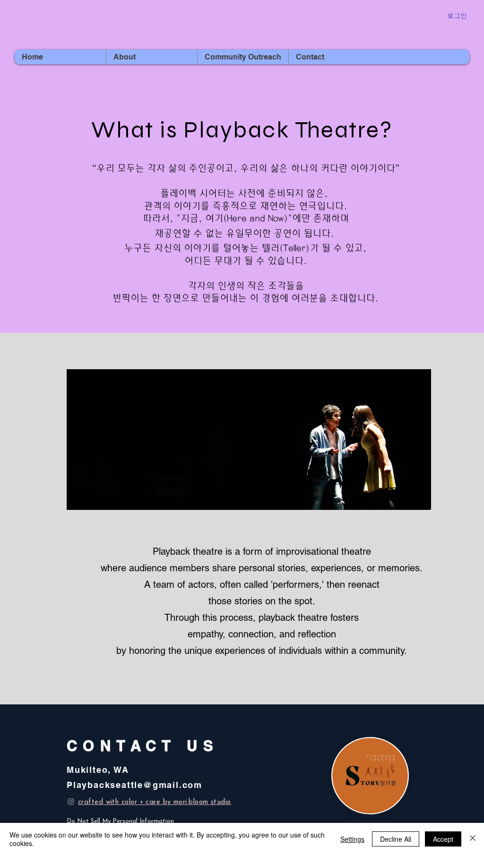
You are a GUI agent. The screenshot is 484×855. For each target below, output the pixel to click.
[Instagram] (71, 801)
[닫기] (472, 838)
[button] (151, 57)
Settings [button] (352, 839)
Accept (443, 839)
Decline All (395, 839)
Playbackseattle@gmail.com (134, 785)
